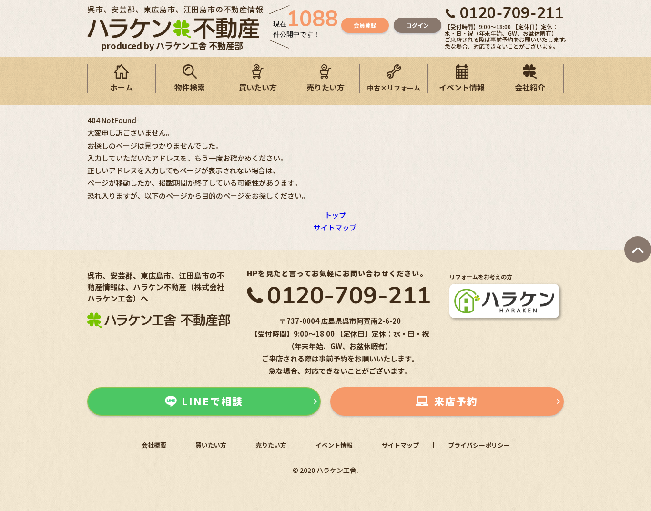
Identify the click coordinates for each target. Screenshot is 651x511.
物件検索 (189, 87)
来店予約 (456, 401)
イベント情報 (462, 87)
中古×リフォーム (393, 87)
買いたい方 (258, 87)
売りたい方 (325, 87)
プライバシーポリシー (479, 445)
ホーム (121, 87)
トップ (335, 215)
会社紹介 (530, 87)
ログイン (417, 25)
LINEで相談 (212, 401)
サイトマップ (335, 227)
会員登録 (365, 25)
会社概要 (154, 445)
